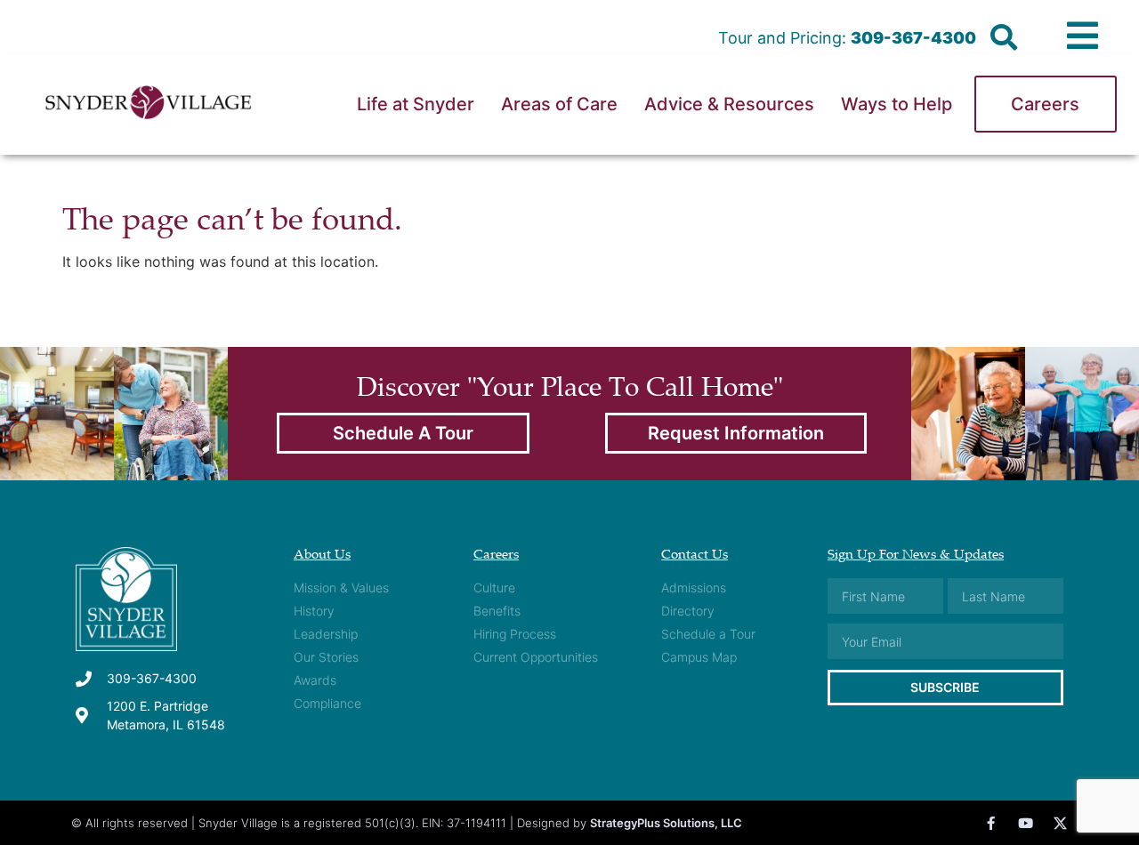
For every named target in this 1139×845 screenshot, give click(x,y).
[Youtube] (1025, 823)
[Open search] (1003, 38)
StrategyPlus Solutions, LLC (666, 823)
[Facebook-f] (991, 823)
